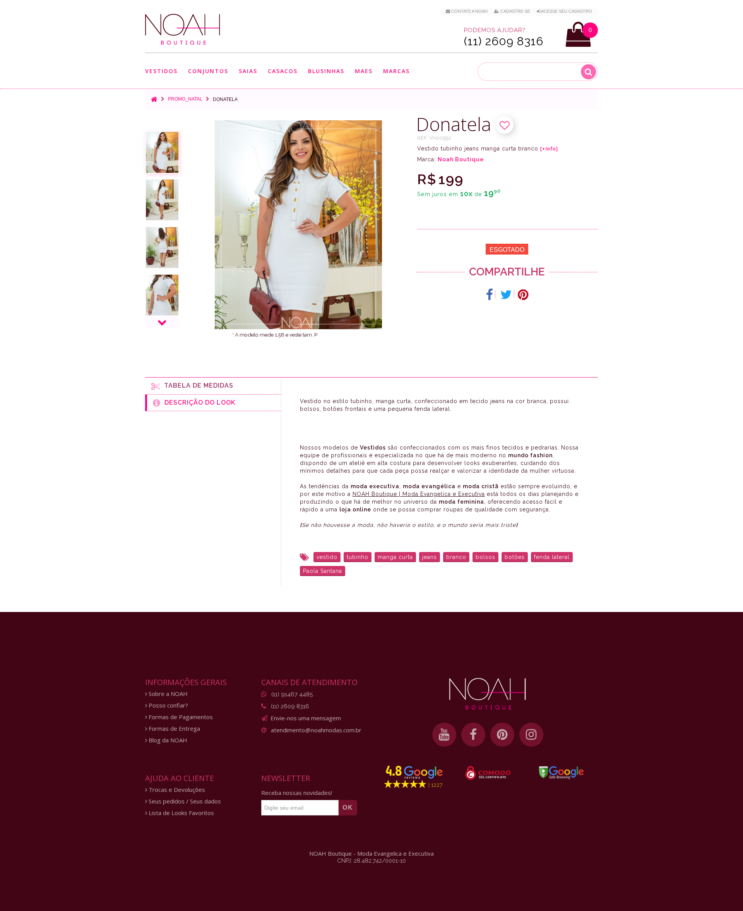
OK (347, 807)
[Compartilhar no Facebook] (489, 295)
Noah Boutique (461, 159)
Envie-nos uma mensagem (305, 717)
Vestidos (161, 71)
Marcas (396, 71)
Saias (248, 71)
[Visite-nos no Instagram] (531, 735)
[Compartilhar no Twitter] (506, 295)
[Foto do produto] (162, 152)
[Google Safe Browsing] (561, 772)
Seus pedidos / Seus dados (184, 801)
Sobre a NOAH (167, 693)
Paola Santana (322, 571)
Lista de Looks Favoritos (180, 813)
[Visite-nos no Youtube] (444, 735)
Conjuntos (208, 71)
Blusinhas (326, 71)
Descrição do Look (198, 402)
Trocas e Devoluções (176, 789)
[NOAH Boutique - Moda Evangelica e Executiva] (182, 29)
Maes (364, 71)
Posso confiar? (167, 705)
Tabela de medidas (196, 385)
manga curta (395, 557)
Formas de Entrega (173, 728)
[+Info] (549, 149)
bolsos (485, 557)
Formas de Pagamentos (180, 717)
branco (456, 557)
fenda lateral (552, 557)
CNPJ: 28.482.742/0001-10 (371, 860)
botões (515, 557)
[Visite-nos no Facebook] (473, 735)
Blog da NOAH (167, 740)
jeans (429, 557)
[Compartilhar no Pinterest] (523, 295)
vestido (327, 557)
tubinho (357, 557)
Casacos (283, 71)
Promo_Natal (185, 99)
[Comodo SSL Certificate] (487, 773)
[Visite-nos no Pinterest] (502, 735)
